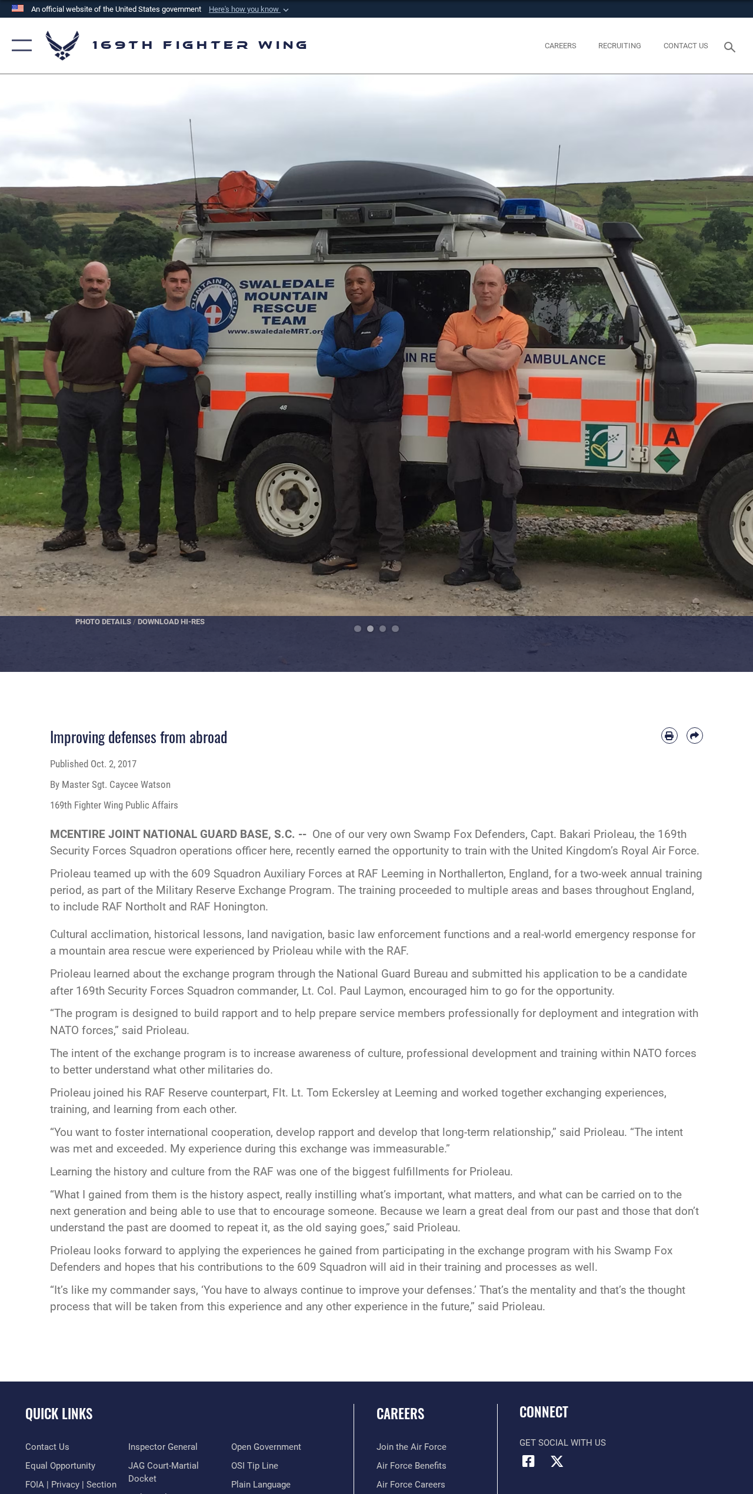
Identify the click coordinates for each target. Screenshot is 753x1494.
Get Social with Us (562, 1442)
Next (715, 373)
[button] (250, 9)
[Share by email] (695, 735)
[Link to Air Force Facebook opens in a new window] (528, 1461)
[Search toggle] (732, 45)
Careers (400, 1413)
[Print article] (669, 735)
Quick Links (58, 1413)
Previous (37, 373)
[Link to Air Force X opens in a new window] (557, 1461)
